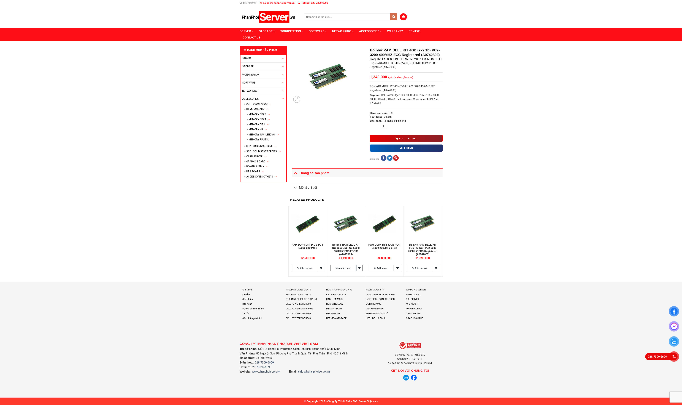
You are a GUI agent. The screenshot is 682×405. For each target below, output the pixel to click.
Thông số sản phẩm (314, 173)
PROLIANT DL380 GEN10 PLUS (301, 299)
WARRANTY (395, 31)
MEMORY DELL (257, 124)
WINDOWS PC (413, 294)
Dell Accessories (374, 308)
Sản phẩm (247, 299)
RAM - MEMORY (255, 109)
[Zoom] (296, 99)
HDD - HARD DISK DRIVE (259, 146)
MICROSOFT (412, 304)
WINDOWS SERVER (416, 289)
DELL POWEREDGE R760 (298, 304)
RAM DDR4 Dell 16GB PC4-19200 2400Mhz (308, 246)
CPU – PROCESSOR (336, 294)
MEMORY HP (256, 129)
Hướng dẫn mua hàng (253, 308)
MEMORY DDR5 (257, 114)
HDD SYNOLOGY (334, 304)
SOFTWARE (316, 31)
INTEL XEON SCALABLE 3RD (380, 299)
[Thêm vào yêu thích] (321, 268)
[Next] (440, 241)
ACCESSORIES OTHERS (259, 176)
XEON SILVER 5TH (375, 289)
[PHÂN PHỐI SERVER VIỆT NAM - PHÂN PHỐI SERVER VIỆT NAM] (269, 17)
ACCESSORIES (369, 31)
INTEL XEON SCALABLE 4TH (380, 294)
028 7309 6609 (264, 362)
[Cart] (403, 16)
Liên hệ (246, 294)
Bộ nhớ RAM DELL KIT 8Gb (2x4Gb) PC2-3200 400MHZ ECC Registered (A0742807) (422, 249)
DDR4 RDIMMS (373, 304)
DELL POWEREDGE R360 (298, 318)
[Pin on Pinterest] (396, 158)
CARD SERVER (254, 156)
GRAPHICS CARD (255, 161)
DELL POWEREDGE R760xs (299, 308)
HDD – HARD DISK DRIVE (339, 289)
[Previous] (290, 241)
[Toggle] (283, 58)
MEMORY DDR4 (257, 119)
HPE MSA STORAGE (336, 318)
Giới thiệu (247, 289)
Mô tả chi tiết (308, 187)
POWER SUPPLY (255, 166)
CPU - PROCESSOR (257, 104)
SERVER (245, 31)
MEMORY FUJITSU (259, 139)
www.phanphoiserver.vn (266, 371)
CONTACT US (252, 37)
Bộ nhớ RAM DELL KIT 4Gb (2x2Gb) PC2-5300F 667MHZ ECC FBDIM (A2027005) (346, 249)
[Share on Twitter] (390, 158)
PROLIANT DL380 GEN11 (298, 289)
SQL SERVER (412, 299)
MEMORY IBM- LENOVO (262, 134)
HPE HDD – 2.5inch (375, 318)
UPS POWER (253, 171)
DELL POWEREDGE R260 (298, 313)
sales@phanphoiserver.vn (279, 2)
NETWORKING (341, 31)
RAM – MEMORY (334, 299)
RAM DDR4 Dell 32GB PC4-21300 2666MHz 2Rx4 (384, 246)
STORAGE (266, 31)
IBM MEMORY (333, 313)
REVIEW (414, 31)
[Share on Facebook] (383, 158)
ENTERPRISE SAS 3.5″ (377, 313)
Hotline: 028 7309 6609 (314, 2)
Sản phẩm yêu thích (252, 318)
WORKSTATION (290, 31)
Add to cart (408, 138)
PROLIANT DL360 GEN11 (298, 294)
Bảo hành (247, 304)
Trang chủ (375, 59)
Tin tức (245, 313)
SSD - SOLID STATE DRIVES (261, 151)
